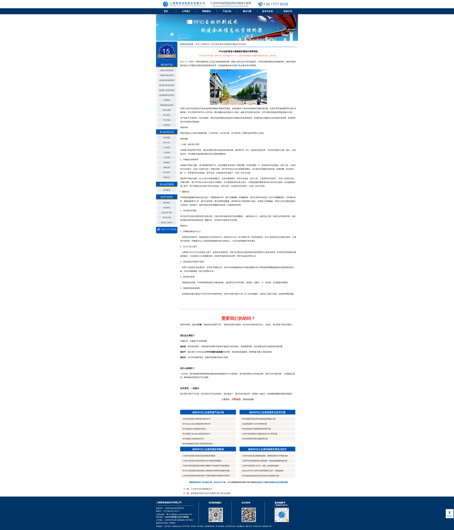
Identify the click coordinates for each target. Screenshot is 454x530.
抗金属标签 (240, 526)
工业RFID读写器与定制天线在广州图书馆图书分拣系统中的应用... (207, 476)
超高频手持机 (209, 526)
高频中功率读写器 (166, 75)
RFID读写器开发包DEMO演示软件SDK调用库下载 (260, 476)
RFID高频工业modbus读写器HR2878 (196, 434)
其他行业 (166, 177)
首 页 (197, 44)
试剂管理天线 (230, 526)
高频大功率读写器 (166, 70)
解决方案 (247, 11)
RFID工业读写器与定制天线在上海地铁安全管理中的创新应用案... (207, 471)
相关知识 (166, 203)
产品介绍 (227, 11)
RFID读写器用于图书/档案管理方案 (255, 439)
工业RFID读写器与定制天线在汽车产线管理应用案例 (202, 461)
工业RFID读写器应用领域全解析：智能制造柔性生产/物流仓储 (265, 456)
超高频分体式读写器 (166, 85)
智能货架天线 (267, 526)
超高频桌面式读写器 (166, 95)
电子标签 (166, 115)
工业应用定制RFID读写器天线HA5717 (197, 419)
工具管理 (166, 147)
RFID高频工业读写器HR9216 (193, 439)
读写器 (193, 526)
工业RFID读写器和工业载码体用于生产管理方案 (259, 434)
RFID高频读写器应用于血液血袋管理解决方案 (259, 419)
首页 (166, 11)
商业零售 (166, 172)
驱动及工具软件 (166, 222)
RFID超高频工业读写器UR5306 (194, 429)
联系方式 (288, 11)
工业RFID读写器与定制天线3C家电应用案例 (199, 456)
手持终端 (166, 100)
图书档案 (166, 138)
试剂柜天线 (257, 526)
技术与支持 (267, 11)
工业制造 (166, 152)
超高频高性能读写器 (166, 80)
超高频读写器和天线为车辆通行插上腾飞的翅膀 (210, 493)
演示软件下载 (167, 213)
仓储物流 (166, 162)
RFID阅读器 (220, 526)
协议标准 (166, 208)
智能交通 (166, 167)
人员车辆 (166, 157)
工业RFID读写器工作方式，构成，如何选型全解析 (260, 466)
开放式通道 (167, 110)
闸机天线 (248, 526)
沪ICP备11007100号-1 (171, 511)
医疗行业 (166, 143)
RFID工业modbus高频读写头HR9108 (196, 424)
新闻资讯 (206, 11)
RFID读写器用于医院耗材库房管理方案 (256, 429)
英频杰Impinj (176, 526)
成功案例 (166, 190)
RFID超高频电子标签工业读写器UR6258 (197, 444)
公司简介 (186, 11)
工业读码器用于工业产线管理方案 (254, 424)
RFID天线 (166, 120)
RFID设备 (200, 526)
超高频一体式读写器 (166, 90)
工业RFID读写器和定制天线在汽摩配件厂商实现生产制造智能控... (207, 466)
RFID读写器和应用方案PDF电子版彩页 (242, 482)
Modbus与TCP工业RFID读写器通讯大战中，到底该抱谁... (263, 471)
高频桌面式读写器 (166, 105)
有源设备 (166, 125)
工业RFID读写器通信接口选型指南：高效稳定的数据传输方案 (264, 461)
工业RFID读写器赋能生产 (201, 489)
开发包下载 (167, 217)
